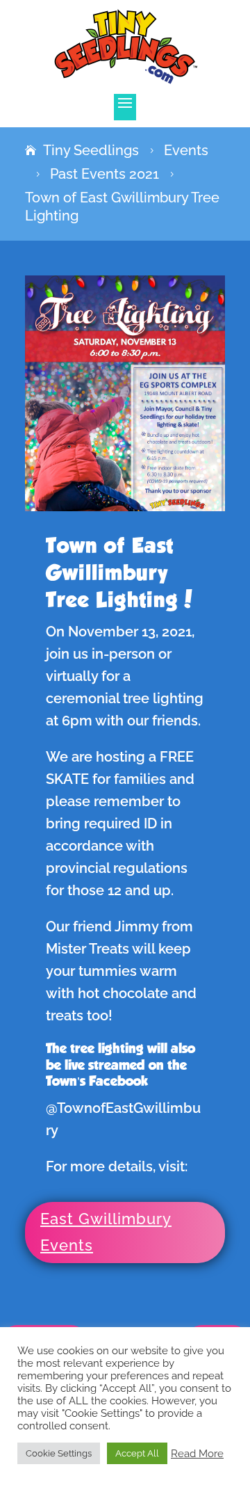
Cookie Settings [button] (59, 1453)
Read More (197, 1453)
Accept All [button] (137, 1453)
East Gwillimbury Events (106, 1231)
